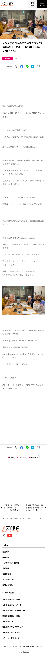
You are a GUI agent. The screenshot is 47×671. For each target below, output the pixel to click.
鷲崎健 (11, 457)
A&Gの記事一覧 (19, 518)
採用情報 (5, 557)
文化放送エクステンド (11, 632)
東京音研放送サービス (11, 616)
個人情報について (9, 579)
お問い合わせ (7, 585)
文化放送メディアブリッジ (12, 627)
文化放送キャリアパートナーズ (14, 610)
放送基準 (5, 568)
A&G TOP (9, 518)
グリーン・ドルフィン (11, 638)
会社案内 (5, 551)
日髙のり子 (22, 457)
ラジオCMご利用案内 (10, 563)
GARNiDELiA (34, 457)
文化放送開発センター (11, 599)
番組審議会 (6, 574)
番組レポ (7, 58)
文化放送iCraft (8, 621)
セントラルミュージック (11, 605)
